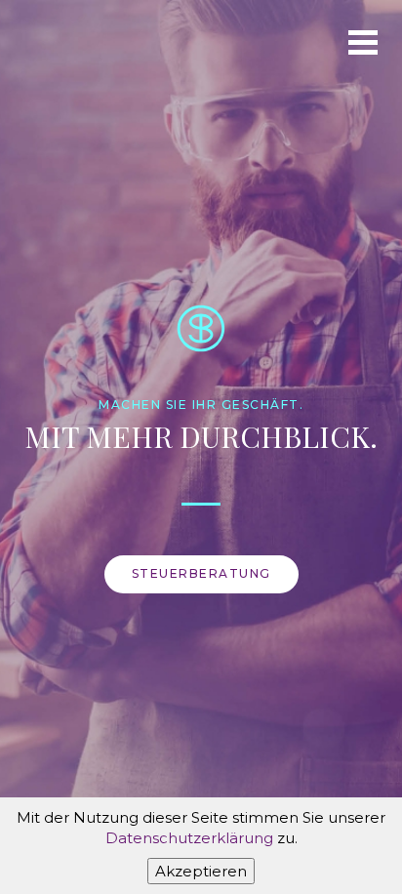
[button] (363, 39)
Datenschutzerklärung (189, 838)
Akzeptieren (201, 871)
